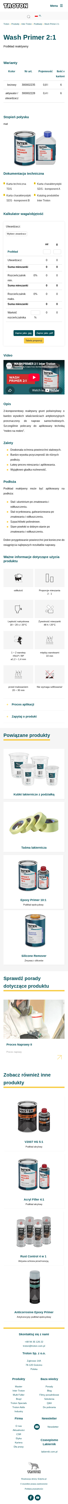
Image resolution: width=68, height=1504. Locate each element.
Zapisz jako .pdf (44, 333)
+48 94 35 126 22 (34, 1341)
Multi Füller (18, 1394)
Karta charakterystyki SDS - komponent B (18, 198)
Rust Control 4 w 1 (33, 1238)
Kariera (18, 1442)
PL (40, 16)
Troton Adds (18, 1407)
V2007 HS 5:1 (34, 1123)
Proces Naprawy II (34, 1030)
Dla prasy (19, 1446)
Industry (19, 1411)
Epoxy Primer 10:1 (33, 882)
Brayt (18, 1399)
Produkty (15, 24)
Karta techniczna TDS (16, 186)
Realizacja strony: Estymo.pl (34, 1479)
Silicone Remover (34, 937)
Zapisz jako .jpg (23, 333)
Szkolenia (49, 1399)
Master (18, 1386)
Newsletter (53, 1426)
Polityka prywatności (34, 1489)
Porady (49, 1386)
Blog (49, 1390)
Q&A (49, 1403)
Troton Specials (19, 1403)
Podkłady (38, 24)
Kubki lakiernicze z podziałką (34, 774)
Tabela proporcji (34, 340)
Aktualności (19, 1430)
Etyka (19, 1438)
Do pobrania (49, 1407)
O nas (19, 1426)
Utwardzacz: (13, 226)
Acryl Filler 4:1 (34, 1181)
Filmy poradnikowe (49, 1394)
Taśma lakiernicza (34, 827)
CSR (18, 1434)
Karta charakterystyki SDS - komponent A (49, 186)
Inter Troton (26, 24)
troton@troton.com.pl (34, 1346)
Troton (6, 24)
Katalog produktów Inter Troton (48, 198)
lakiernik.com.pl (49, 1451)
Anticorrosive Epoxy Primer (34, 1293)
